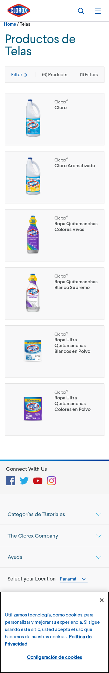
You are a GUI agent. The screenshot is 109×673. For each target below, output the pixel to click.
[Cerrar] (101, 600)
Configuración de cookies (54, 657)
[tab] (54, 514)
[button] (97, 11)
